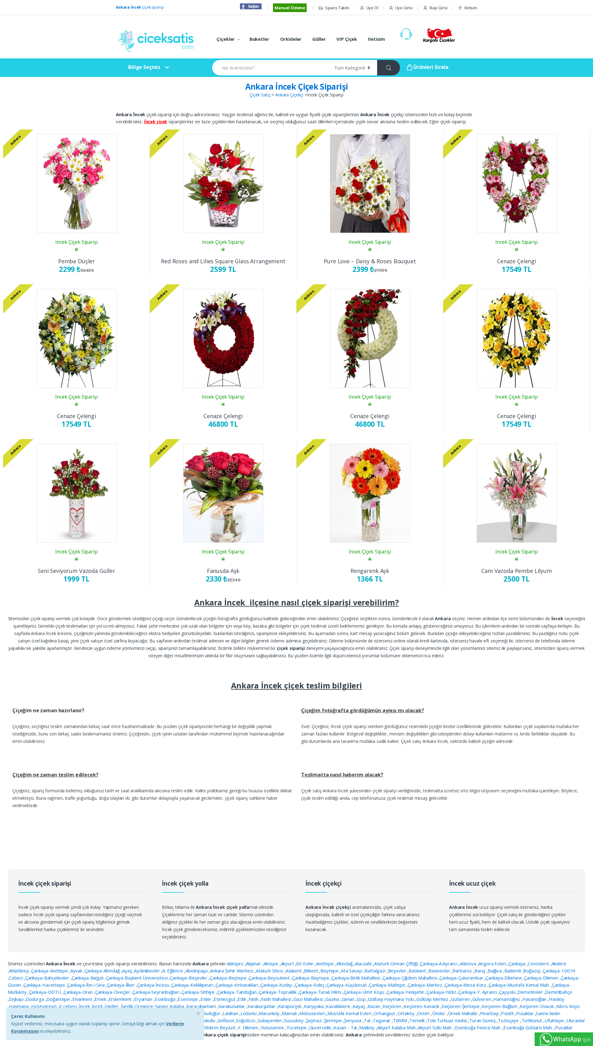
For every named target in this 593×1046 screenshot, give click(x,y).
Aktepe (271, 963)
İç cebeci (68, 1006)
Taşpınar (382, 1020)
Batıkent (418, 971)
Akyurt (288, 963)
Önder (439, 1013)
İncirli (97, 1006)
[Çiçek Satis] (157, 40)
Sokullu (209, 1020)
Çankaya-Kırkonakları (237, 985)
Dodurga (35, 999)
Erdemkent (121, 999)
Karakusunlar (232, 1006)
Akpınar (254, 963)
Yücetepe (297, 1027)
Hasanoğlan (535, 999)
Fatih (254, 999)
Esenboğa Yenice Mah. (479, 1027)
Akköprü (236, 963)
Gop (362, 999)
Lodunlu (249, 1013)
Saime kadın (548, 1013)
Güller (319, 39)
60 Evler (305, 963)
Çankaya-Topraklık (278, 992)
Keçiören (392, 1006)
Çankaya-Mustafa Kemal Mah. (520, 985)
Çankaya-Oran (79, 992)
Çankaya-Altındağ (103, 971)
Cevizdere (539, 963)
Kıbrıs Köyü (568, 1006)
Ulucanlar (575, 1020)
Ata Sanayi (352, 971)
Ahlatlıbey (19, 971)
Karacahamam (201, 1006)
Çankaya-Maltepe (387, 985)
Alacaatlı (364, 963)
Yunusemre (273, 1027)
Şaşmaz (314, 1020)
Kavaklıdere (338, 1006)
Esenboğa (166, 999)
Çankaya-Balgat (88, 978)
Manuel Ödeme (290, 8)
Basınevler (439, 971)
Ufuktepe (555, 1020)
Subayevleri (270, 1020)
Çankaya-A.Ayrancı (439, 963)
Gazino (333, 999)
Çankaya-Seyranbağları (156, 992)
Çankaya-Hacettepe (44, 985)
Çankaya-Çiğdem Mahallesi (411, 978)
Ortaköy (406, 1013)
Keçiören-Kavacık (421, 1006)
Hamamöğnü (507, 999)
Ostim (424, 1013)
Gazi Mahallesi (308, 999)
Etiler (206, 999)
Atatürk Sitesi (270, 971)
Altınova (468, 963)
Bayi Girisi (439, 8)
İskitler (112, 1006)
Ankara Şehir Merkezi (232, 971)
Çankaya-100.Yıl (559, 971)
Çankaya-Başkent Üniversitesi (137, 978)
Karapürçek (290, 1006)
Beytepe (330, 971)
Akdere (559, 963)
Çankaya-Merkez (426, 985)
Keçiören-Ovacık (537, 1006)
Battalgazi (375, 971)
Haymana (19, 1006)
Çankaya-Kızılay (276, 985)
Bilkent (311, 971)
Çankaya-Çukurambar (461, 978)
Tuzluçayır (509, 1020)
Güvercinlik (320, 1027)
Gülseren (461, 999)
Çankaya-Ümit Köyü (364, 992)
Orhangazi (385, 1013)
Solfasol (226, 1020)
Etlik (242, 999)
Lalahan (231, 1013)
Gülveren (482, 999)
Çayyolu (507, 992)
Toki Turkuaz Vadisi (447, 1020)
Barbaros (462, 971)
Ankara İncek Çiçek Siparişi (296, 86)
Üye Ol (372, 8)
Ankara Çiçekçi (289, 95)
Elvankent (83, 999)
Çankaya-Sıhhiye (199, 992)
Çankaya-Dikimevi (504, 978)
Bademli (513, 971)
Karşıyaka (314, 1006)
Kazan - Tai (346, 1027)
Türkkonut (532, 1020)
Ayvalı (76, 971)
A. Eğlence (173, 971)
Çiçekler (226, 39)
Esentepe (188, 999)
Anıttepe (325, 963)
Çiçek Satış (260, 95)
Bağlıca (495, 971)
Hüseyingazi (44, 1006)
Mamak (290, 1013)
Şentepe (333, 1020)
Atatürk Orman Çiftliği (396, 963)
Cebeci (16, 978)
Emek (101, 999)
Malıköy (367, 1027)
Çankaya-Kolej (310, 985)
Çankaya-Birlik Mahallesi (356, 978)
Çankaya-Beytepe (311, 978)
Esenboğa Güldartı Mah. (528, 1027)
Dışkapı (17, 999)
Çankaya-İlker (121, 985)
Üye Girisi (404, 8)
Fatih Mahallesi (276, 999)
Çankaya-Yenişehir (406, 992)
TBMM (400, 1020)
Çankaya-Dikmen (542, 978)
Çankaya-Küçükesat (347, 985)
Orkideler (291, 39)
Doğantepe (58, 999)
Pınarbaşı (490, 1013)
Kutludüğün (209, 1013)
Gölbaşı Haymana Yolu (391, 999)
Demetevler (531, 992)
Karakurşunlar (262, 1006)
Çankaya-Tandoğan (237, 992)
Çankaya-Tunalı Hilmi (321, 992)
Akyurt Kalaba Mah (397, 1027)
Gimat (348, 999)
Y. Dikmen (248, 1027)
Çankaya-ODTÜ (45, 992)
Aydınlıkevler (147, 971)
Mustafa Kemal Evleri (349, 1013)
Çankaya (517, 963)
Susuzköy (294, 1020)
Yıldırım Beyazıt (220, 1027)
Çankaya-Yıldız (442, 992)
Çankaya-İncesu (153, 985)
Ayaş (127, 971)
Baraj (480, 971)
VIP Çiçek (346, 39)
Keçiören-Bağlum (500, 1006)
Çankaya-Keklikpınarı (192, 985)
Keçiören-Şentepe (461, 1006)
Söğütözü (246, 1020)
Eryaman (144, 999)
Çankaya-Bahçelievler (47, 978)
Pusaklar (525, 1013)
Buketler (259, 39)
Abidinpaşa (197, 971)
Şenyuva (353, 1020)
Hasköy (557, 999)
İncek (85, 1006)
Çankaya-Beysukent (270, 978)
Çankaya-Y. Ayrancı (478, 992)
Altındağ (345, 963)
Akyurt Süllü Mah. (435, 1027)
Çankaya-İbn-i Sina (86, 985)
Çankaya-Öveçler (113, 992)
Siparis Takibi (337, 8)
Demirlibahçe (558, 992)
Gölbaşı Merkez (433, 999)
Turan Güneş (483, 1020)
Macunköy (270, 1013)
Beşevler (398, 971)
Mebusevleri (312, 1013)
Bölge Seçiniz (144, 67)
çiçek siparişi (140, 7)
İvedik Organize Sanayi (145, 1006)
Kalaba (177, 1006)
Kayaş (359, 1006)
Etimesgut (225, 999)
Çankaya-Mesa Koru (466, 985)
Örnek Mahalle (463, 1013)
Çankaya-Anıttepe (50, 971)
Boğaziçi (532, 971)
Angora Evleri (492, 963)
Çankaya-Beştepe (229, 978)
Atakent (294, 971)
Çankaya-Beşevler (189, 978)
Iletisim (471, 8)
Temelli (417, 1020)
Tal (367, 1020)
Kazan (374, 1006)
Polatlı (508, 1013)
